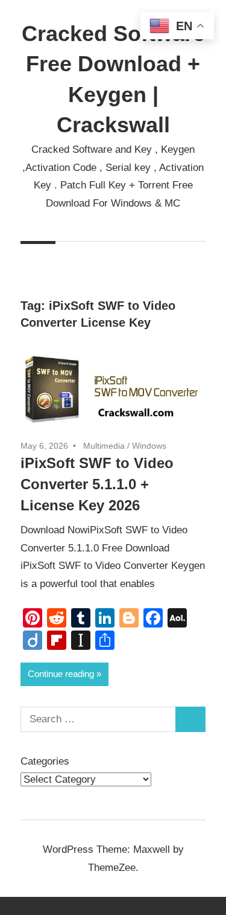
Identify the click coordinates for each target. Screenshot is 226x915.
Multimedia (104, 446)
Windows (149, 446)
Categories (44, 761)
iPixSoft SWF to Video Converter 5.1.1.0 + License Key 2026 (97, 484)
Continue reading (61, 674)
